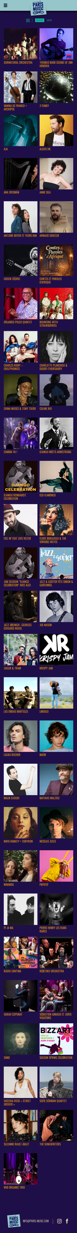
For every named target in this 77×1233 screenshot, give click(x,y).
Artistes (39, 20)
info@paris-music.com (36, 1221)
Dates (49, 20)
